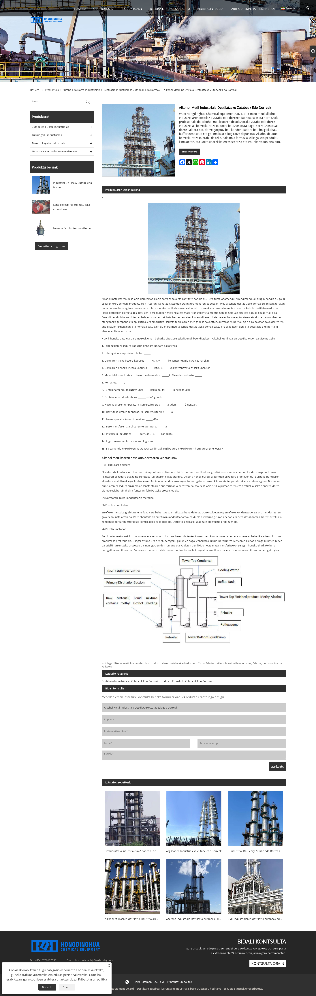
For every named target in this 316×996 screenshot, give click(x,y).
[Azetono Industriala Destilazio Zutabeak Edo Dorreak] (194, 885)
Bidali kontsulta (189, 151)
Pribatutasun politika (180, 982)
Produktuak (52, 90)
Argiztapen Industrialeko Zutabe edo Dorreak (193, 851)
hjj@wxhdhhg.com (101, 960)
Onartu (67, 987)
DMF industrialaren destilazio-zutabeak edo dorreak (257, 919)
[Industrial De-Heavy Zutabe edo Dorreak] (255, 817)
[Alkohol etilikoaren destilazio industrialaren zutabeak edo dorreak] (132, 885)
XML (162, 982)
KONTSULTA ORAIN (267, 963)
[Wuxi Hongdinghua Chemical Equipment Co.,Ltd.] (46, 19)
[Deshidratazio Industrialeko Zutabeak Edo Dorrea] (132, 817)
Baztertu (47, 987)
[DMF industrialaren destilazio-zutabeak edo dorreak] (255, 885)
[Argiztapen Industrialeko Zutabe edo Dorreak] (194, 817)
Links (137, 982)
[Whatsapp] (127, 982)
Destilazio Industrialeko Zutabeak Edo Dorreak (132, 90)
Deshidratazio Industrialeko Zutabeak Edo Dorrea (134, 851)
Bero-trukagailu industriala (48, 143)
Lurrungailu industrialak (47, 135)
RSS (156, 982)
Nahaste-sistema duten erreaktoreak (54, 151)
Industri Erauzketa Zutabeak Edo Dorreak (187, 681)
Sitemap (147, 982)
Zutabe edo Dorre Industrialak (81, 90)
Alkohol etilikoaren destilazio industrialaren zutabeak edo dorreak (134, 919)
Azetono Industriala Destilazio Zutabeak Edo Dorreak (195, 919)
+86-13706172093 (45, 960)
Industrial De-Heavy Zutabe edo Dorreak (255, 851)
